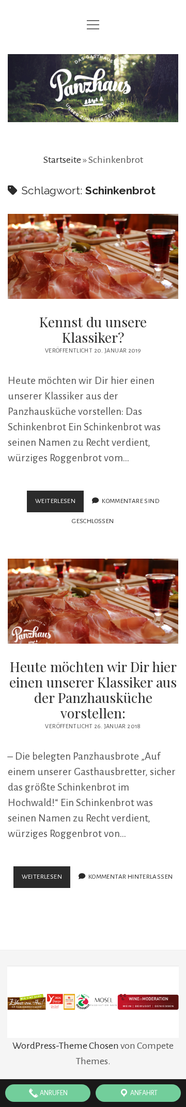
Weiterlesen (59, 504)
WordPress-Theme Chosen (65, 1046)
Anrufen (53, 1093)
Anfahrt (143, 1093)
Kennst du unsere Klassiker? (93, 256)
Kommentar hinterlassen (130, 876)
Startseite (62, 160)
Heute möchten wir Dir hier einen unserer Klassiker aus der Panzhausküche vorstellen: (93, 601)
